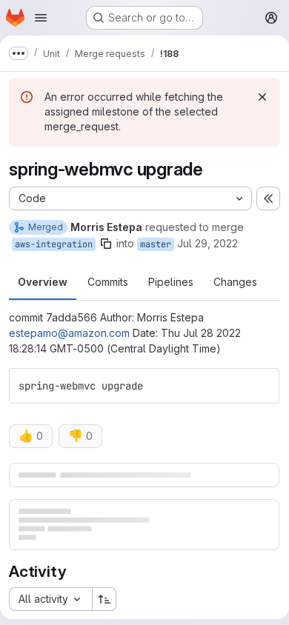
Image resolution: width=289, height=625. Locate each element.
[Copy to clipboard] (261, 386)
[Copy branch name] (106, 244)
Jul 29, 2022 (207, 243)
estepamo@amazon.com (69, 333)
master (155, 244)
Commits (107, 281)
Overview (42, 281)
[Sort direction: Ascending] (104, 599)
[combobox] (50, 599)
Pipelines (170, 281)
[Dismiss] (262, 97)
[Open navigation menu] (41, 18)
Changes (235, 281)
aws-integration (54, 244)
